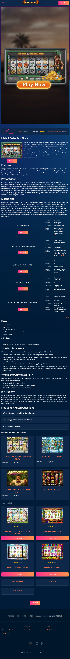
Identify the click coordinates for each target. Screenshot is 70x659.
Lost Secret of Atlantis (52, 457)
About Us (27, 626)
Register (52, 581)
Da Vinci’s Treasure (52, 490)
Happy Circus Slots (52, 567)
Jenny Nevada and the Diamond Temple (18, 458)
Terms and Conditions (8, 630)
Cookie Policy (6, 633)
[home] (31, 4)
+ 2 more (57, 235)
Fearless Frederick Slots (17, 567)
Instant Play (17, 581)
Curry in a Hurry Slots (52, 531)
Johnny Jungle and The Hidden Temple (17, 491)
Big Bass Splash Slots (38, 131)
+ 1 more (61, 313)
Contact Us (50, 630)
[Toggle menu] (3, 3)
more (67, 317)
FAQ (3, 626)
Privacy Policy (29, 630)
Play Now (64, 3)
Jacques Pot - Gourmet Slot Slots (17, 532)
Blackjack (17, 590)
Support (49, 626)
